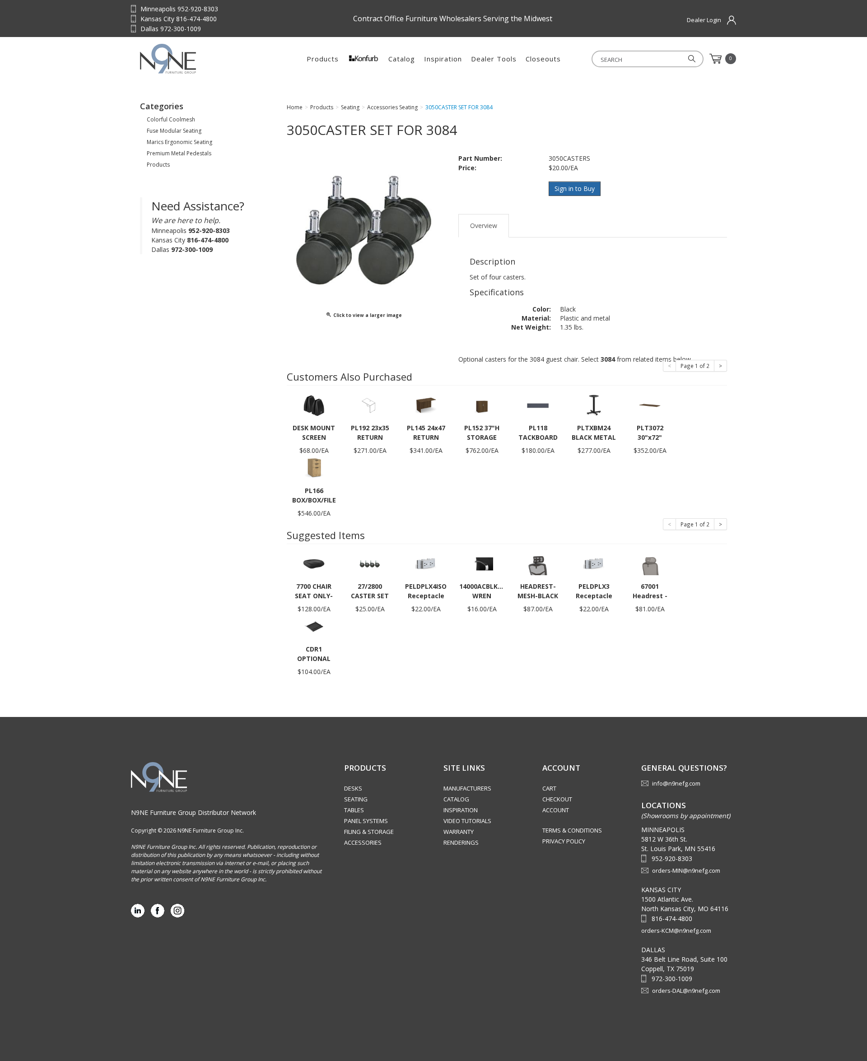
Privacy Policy (563, 841)
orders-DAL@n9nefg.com (686, 991)
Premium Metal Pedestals (179, 153)
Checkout (557, 799)
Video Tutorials (467, 821)
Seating (356, 799)
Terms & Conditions (572, 830)
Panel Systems (366, 821)
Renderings (461, 842)
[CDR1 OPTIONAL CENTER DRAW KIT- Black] (314, 626)
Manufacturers (467, 788)
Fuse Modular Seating (174, 131)
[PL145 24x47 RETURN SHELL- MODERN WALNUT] (426, 404)
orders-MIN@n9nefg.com (686, 870)
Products (323, 58)
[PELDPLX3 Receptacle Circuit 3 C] (594, 563)
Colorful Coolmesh (171, 119)
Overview (483, 225)
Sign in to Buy (575, 188)
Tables (354, 810)
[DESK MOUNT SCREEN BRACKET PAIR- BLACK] (314, 404)
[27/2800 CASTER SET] (370, 563)
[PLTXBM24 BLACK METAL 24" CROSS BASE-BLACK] (594, 404)
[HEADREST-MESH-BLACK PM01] (538, 563)
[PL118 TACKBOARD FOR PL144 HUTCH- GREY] (538, 404)
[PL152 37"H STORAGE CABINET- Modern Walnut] (482, 404)
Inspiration (443, 58)
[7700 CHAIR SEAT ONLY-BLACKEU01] (314, 563)
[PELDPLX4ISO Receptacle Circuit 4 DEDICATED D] (426, 563)
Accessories (363, 842)
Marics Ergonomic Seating (179, 142)
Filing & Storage (369, 832)
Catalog (401, 58)
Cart (549, 788)
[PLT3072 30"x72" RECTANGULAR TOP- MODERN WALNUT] (650, 404)
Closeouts (543, 58)
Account (555, 810)
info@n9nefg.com (676, 783)
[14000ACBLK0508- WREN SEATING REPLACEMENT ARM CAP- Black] (482, 563)
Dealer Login (704, 20)
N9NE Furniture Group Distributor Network (193, 812)
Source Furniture (196, 59)
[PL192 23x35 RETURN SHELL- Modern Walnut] (370, 404)
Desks (353, 788)
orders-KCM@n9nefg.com (676, 930)
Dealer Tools (494, 58)
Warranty (458, 832)
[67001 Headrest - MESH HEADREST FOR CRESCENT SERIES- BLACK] (650, 563)
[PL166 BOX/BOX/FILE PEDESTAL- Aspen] (314, 467)
